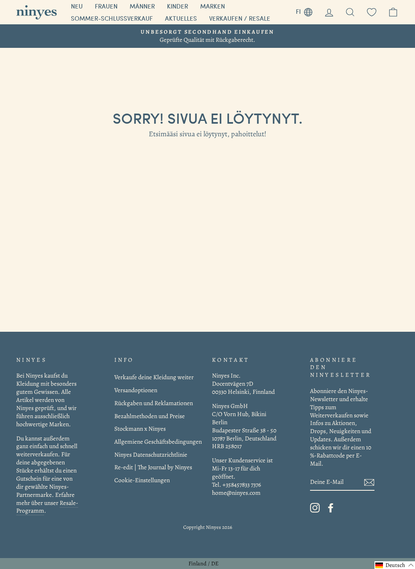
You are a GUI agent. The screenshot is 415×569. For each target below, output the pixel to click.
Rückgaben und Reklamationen (153, 403)
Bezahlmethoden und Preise (149, 416)
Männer (142, 6)
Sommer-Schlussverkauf (112, 18)
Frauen (106, 6)
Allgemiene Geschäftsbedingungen (158, 441)
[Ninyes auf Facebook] (331, 508)
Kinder (177, 6)
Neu (77, 6)
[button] (394, 565)
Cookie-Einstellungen (142, 480)
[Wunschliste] (371, 12)
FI (307, 10)
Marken (212, 6)
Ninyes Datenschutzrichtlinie (150, 454)
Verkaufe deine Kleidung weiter (154, 377)
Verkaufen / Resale (239, 18)
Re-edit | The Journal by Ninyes (153, 467)
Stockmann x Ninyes (140, 428)
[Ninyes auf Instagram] (315, 508)
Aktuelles (181, 18)
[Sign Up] (369, 482)
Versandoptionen (135, 390)
